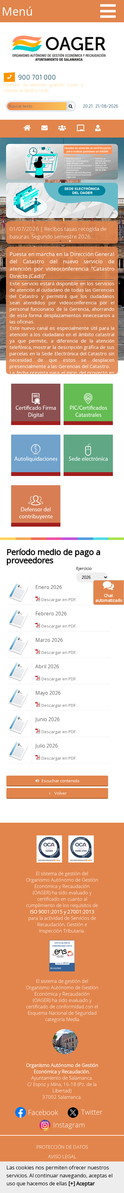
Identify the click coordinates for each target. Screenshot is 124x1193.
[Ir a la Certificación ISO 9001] (46, 849)
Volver (60, 793)
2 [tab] (70, 241)
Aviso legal (62, 1156)
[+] (71, 1183)
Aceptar (85, 1183)
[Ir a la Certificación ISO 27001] (78, 849)
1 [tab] (60, 241)
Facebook (42, 1112)
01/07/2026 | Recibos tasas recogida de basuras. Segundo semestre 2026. (58, 232)
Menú (17, 11)
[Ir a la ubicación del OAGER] (62, 1042)
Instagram (68, 1124)
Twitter (90, 1112)
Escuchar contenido (60, 781)
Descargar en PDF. (58, 599)
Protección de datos (62, 1147)
